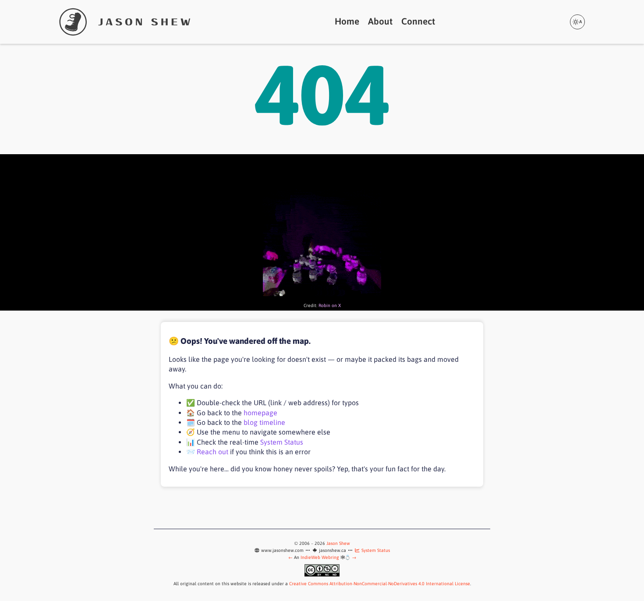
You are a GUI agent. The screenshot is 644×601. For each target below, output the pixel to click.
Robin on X (329, 305)
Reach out (212, 452)
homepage (260, 413)
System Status (281, 442)
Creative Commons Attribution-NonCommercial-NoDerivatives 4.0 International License (379, 583)
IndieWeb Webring (320, 557)
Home (347, 21)
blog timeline (264, 422)
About (380, 21)
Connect (418, 21)
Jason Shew (338, 543)
